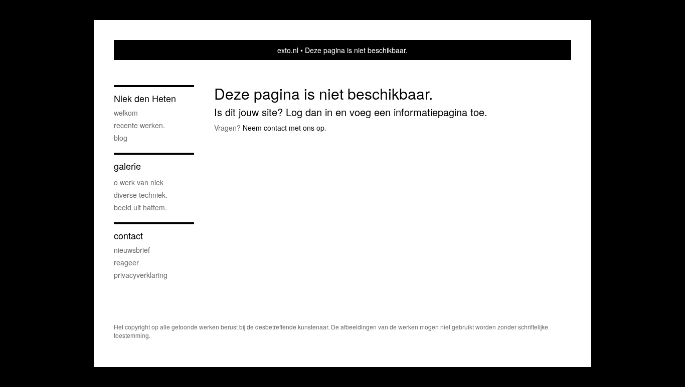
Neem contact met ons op (283, 128)
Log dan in (309, 112)
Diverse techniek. (140, 195)
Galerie (127, 166)
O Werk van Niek (138, 182)
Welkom (126, 113)
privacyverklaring (140, 275)
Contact (128, 235)
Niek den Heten (145, 98)
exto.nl (287, 50)
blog (120, 138)
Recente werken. (139, 125)
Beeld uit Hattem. (140, 207)
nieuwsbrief (132, 250)
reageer (126, 262)
